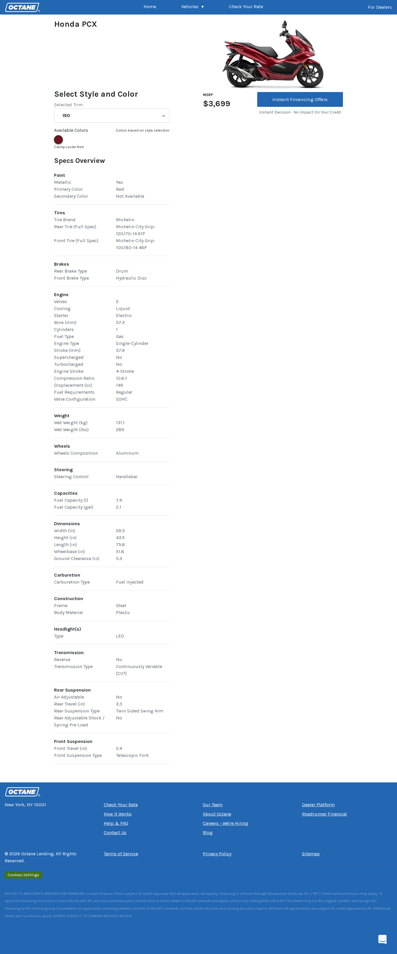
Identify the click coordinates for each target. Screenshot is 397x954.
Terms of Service (121, 853)
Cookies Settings (23, 874)
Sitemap (311, 853)
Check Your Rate (246, 6)
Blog (208, 832)
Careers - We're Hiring (225, 823)
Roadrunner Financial (324, 814)
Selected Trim (68, 104)
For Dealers (380, 7)
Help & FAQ (116, 823)
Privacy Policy (217, 853)
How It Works (118, 814)
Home (150, 6)
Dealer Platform (318, 804)
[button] (192, 7)
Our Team (213, 804)
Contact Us (115, 832)
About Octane (217, 814)
